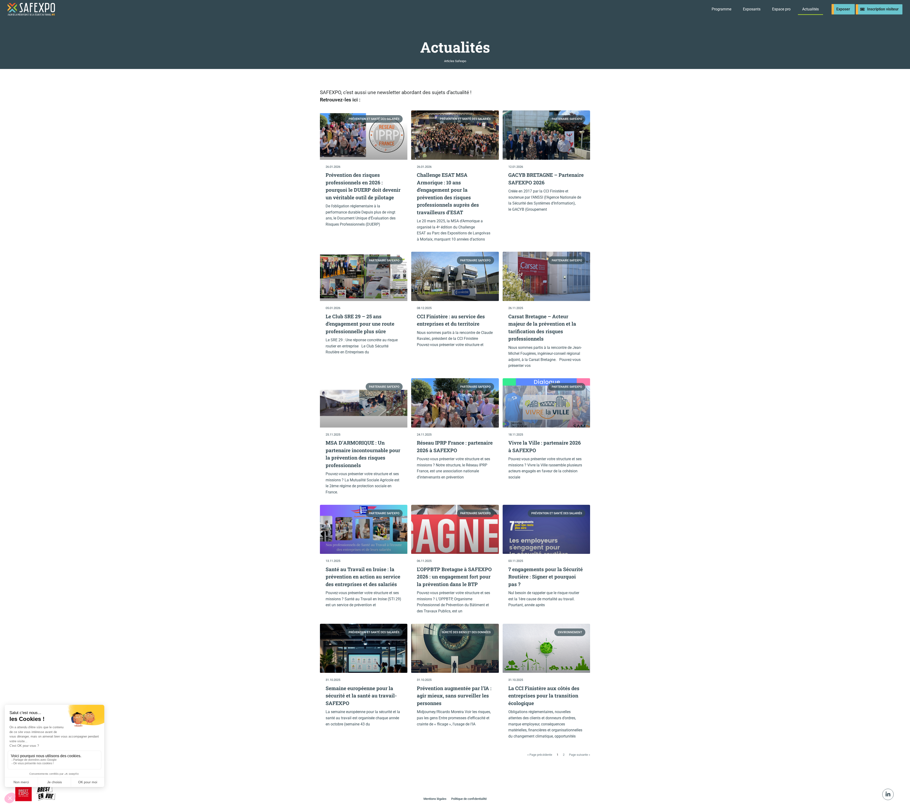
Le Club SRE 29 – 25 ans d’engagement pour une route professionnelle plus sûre (360, 324)
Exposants (751, 9)
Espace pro (781, 9)
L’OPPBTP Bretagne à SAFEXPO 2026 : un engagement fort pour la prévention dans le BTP (454, 576)
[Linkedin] (888, 794)
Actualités (810, 9)
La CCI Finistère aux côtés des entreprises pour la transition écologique (543, 695)
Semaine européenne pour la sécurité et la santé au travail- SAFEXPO (361, 695)
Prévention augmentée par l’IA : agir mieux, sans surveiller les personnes (454, 695)
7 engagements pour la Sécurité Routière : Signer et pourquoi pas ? (545, 576)
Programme (721, 9)
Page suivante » (579, 754)
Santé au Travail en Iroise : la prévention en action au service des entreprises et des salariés (363, 576)
